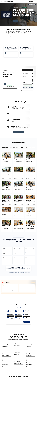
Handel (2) (27, 147)
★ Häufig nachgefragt (12, 147)
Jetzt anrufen (31, 1)
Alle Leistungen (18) (4, 147)
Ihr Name (24, 72)
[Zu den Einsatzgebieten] (13, 1)
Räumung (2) (17, 147)
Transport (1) (22, 147)
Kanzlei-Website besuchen (5, 253)
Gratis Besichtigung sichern (27, 87)
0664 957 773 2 (10, 83)
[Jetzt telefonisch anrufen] (5, 84)
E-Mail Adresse (24, 82)
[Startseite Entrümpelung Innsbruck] (1, 1)
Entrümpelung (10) (32, 147)
